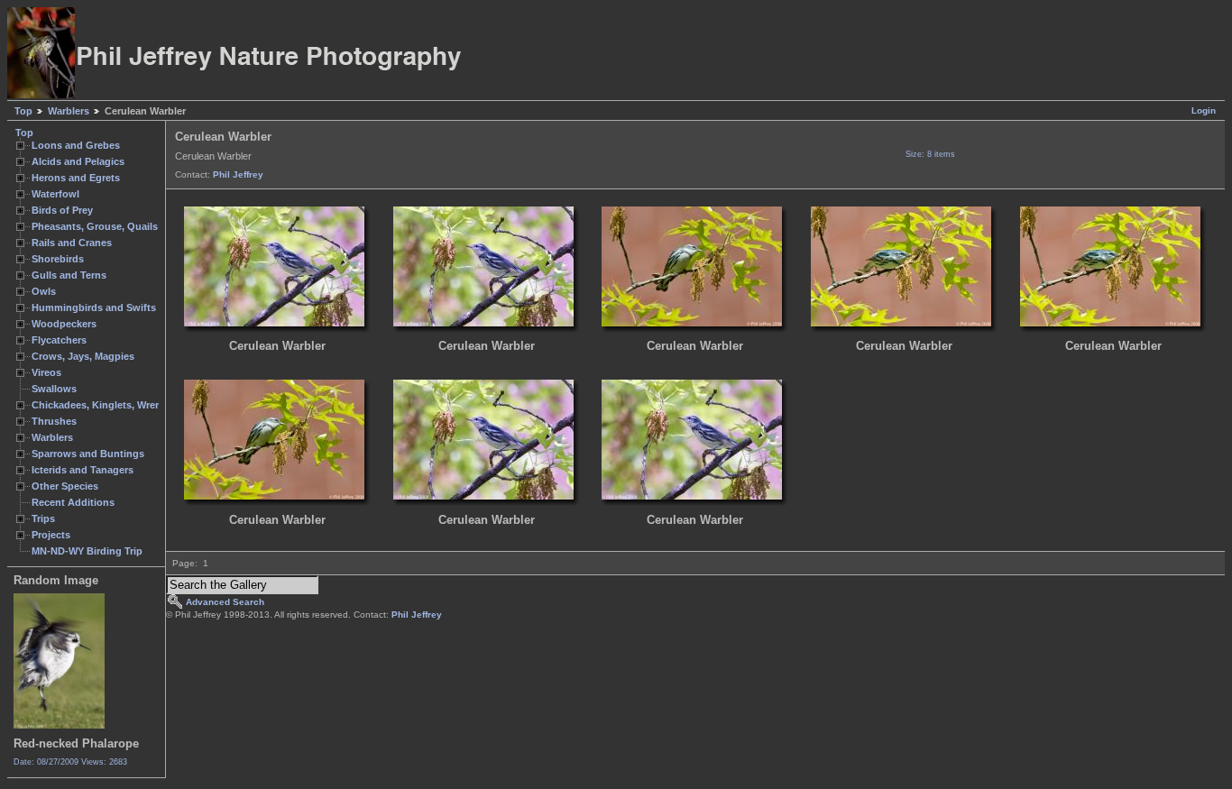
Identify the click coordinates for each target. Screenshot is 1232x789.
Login (1203, 110)
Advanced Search (225, 602)
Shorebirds (58, 258)
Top (23, 111)
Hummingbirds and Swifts (94, 307)
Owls (44, 291)
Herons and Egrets (76, 177)
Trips (43, 518)
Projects (51, 534)
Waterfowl (55, 193)
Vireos (46, 372)
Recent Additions (73, 502)
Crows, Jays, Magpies (83, 356)
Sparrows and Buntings (88, 453)
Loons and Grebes (76, 145)
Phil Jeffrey (238, 174)
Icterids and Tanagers (82, 469)
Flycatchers (59, 340)
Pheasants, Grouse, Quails (95, 226)
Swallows (54, 388)
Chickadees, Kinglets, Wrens (99, 404)
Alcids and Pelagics (78, 161)
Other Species (65, 486)
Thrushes (54, 421)
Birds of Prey (62, 210)
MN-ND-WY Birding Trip (87, 551)
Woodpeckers (64, 323)
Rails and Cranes (72, 242)
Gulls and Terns (69, 275)
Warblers (68, 111)
